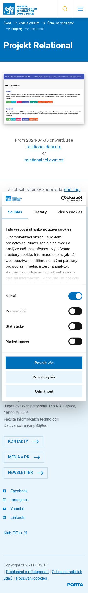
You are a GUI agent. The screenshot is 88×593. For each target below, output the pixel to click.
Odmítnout (44, 391)
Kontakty (18, 441)
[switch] (75, 311)
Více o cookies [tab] (69, 212)
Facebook (19, 491)
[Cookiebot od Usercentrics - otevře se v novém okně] (62, 198)
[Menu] (80, 9)
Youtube (17, 509)
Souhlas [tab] (15, 212)
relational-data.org (44, 146)
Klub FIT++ (14, 533)
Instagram (19, 500)
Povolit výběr (44, 377)
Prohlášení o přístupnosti (27, 571)
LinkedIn (17, 517)
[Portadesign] (75, 584)
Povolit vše (44, 363)
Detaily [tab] (41, 212)
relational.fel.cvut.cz (44, 159)
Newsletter (20, 472)
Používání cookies (31, 578)
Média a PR (18, 457)
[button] (65, 9)
